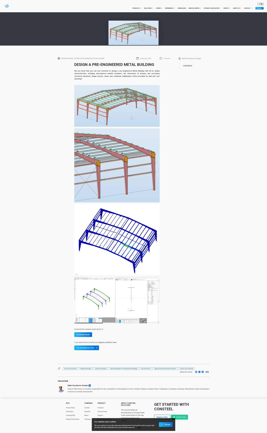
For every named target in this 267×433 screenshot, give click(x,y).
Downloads (182, 8)
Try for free (181, 417)
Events (226, 8)
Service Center (193, 8)
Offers (158, 8)
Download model (83, 335)
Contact (247, 8)
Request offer (162, 417)
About (86, 415)
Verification (69, 411)
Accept (167, 425)
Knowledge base (67, 58)
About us (236, 8)
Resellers (87, 411)
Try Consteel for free (85, 348)
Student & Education (211, 8)
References (169, 8)
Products (136, 8)
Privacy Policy (70, 408)
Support (100, 415)
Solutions (148, 8)
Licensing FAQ (70, 415)
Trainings (87, 419)
